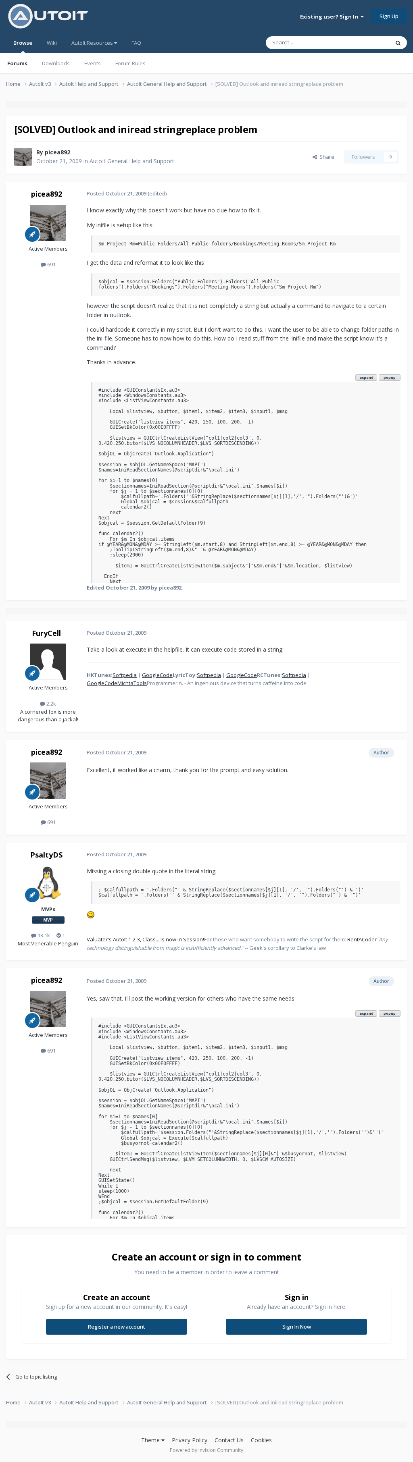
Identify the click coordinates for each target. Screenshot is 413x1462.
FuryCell (46, 633)
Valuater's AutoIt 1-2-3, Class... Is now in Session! (145, 939)
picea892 (57, 152)
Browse (22, 42)
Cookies (261, 1440)
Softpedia (125, 675)
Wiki (52, 42)
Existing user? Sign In (330, 16)
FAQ (136, 42)
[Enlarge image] (91, 914)
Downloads (56, 63)
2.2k (50, 703)
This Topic (366, 42)
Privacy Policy (189, 1440)
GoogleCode (157, 675)
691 (51, 264)
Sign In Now (296, 1326)
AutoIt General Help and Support (132, 161)
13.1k (43, 935)
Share (325, 156)
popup (390, 377)
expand (366, 377)
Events (92, 63)
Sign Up (389, 16)
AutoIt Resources (92, 42)
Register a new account (116, 1326)
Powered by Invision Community (206, 1450)
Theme (151, 1440)
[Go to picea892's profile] (23, 157)
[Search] (398, 42)
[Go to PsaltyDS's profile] (48, 883)
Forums (17, 63)
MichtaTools (132, 683)
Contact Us (229, 1440)
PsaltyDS (46, 855)
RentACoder (362, 939)
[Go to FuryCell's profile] (48, 662)
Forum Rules (130, 63)
